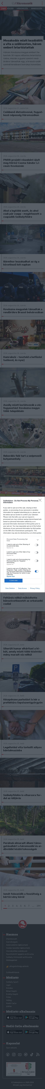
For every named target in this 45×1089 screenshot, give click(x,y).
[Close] (41, 501)
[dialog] (22, 544)
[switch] (36, 545)
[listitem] (22, 539)
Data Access (22, 588)
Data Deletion (10, 588)
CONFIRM (14, 580)
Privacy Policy (35, 588)
